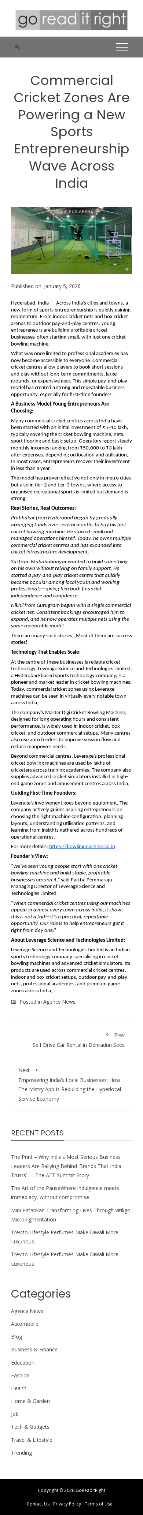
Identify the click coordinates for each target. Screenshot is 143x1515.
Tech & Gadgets (30, 1426)
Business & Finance (34, 1349)
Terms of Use (99, 1504)
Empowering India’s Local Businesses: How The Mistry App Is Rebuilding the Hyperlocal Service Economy (69, 1084)
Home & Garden (30, 1401)
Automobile (24, 1323)
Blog (16, 1336)
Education (22, 1362)
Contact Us (38, 1504)
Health (18, 1388)
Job (15, 1413)
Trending (21, 1452)
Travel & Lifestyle (31, 1439)
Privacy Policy (67, 1504)
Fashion (20, 1375)
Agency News (59, 1001)
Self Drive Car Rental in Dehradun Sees (79, 1039)
